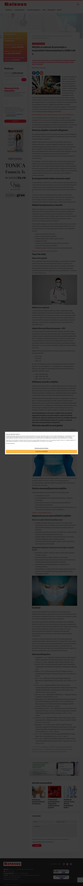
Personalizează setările (41, 448)
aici (14, 443)
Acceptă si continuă (41, 451)
